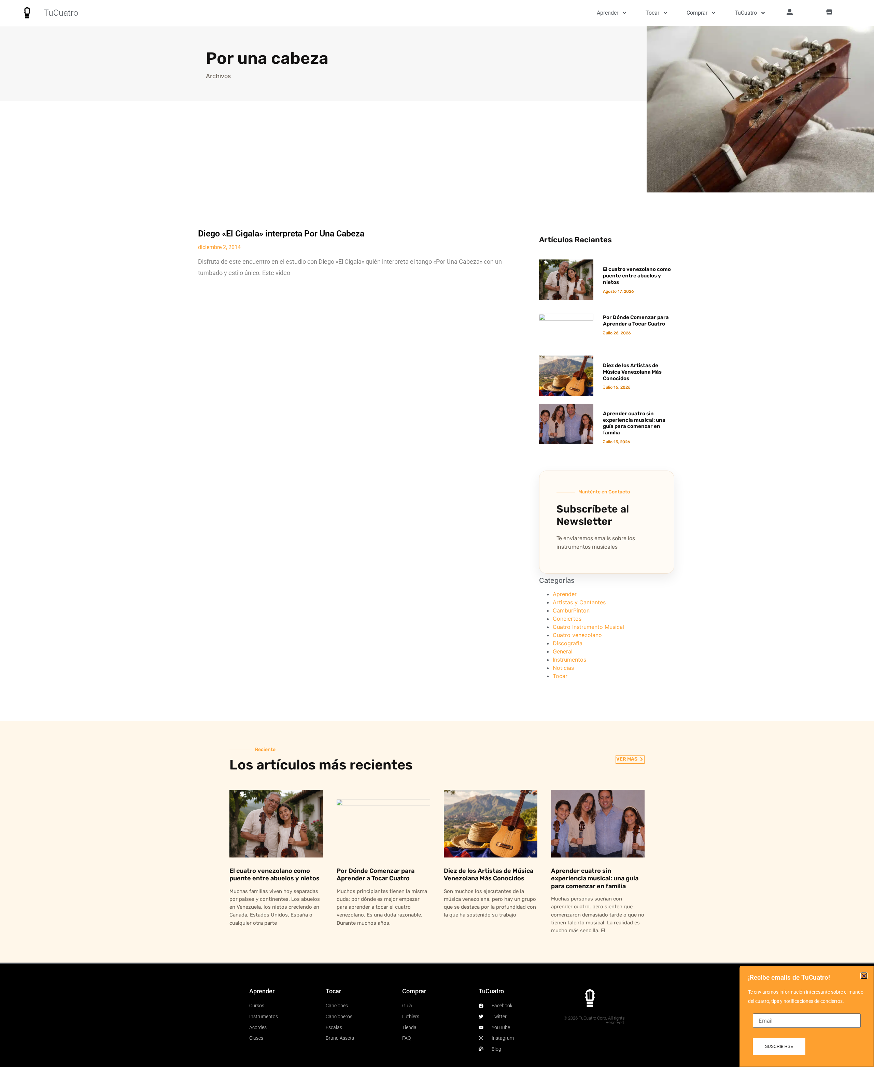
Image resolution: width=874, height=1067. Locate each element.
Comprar (697, 13)
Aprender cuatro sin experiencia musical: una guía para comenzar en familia (634, 423)
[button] (863, 975)
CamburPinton (571, 610)
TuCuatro (61, 13)
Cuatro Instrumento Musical (588, 626)
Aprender (607, 13)
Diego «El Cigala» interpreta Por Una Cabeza (281, 234)
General (563, 651)
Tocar (652, 13)
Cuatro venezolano (577, 635)
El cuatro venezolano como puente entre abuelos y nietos (637, 275)
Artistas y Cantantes (579, 602)
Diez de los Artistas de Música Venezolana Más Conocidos (632, 371)
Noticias (563, 667)
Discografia (567, 643)
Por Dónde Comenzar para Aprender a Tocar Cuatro (636, 320)
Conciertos (567, 618)
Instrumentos (569, 659)
